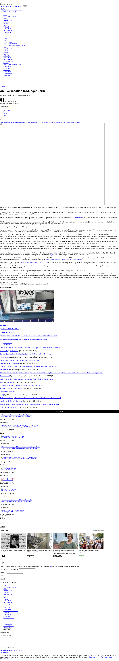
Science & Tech (5, 388)
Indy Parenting (8, 30)
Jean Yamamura (13, 363)
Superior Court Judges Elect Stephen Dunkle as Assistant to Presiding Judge (25, 354)
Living (5, 18)
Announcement (5, 357)
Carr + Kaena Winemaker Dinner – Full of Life (16, 501)
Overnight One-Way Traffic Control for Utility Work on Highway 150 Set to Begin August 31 (30, 366)
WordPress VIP (7, 659)
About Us (6, 70)
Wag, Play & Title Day (8, 469)
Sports (5, 25)
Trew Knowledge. (107, 657)
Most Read (7, 344)
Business (3, 363)
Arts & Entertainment (10, 16)
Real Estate (7, 29)
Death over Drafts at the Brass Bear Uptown (15, 416)
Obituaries (6, 27)
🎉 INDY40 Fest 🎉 (7, 480)
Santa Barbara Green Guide (12, 64)
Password (3, 572)
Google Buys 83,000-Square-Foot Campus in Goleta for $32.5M (21, 385)
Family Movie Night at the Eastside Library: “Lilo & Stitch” (20, 448)
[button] (13, 545)
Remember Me (7, 576)
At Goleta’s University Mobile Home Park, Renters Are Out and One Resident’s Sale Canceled (30, 398)
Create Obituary (8, 626)
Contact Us (7, 71)
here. (17, 582)
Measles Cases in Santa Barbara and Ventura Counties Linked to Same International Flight (29, 404)
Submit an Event (5, 6)
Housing (3, 401)
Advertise (6, 68)
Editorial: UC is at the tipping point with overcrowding (64, 259)
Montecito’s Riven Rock (7, 391)
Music (2, 382)
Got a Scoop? (12, 12)
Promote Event (8, 594)
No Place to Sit (4, 325)
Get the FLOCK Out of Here (7, 332)
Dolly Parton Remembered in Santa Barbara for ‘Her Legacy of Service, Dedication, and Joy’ (30, 348)
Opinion (6, 22)
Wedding (6, 63)
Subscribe (4, 12)
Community (4, 351)
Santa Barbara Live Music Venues (14, 45)
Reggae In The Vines (7, 490)
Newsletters (17, 6)
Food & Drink (7, 20)
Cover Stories (8, 61)
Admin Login (7, 629)
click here (92, 657)
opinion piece (77, 217)
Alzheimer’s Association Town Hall (12, 437)
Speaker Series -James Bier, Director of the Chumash (18, 459)
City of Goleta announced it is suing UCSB (34, 263)
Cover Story (7, 604)
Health (2, 407)
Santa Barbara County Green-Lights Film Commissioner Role (20, 360)
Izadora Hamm (17, 388)
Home (5, 38)
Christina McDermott (15, 401)
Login (25, 6)
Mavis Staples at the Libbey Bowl (12, 512)
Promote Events (8, 618)
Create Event (7, 73)
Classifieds (7, 32)
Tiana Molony (10, 382)
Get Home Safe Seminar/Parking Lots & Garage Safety (19, 427)
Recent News (7, 343)
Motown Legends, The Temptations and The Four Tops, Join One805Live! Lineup (26, 379)
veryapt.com (53, 255)
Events (5, 23)
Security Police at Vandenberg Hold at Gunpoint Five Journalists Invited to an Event (23, 339)
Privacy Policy (4, 652)
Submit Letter (7, 627)
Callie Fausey (14, 351)
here (50, 566)
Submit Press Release (10, 611)
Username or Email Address (9, 569)
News (5, 15)
